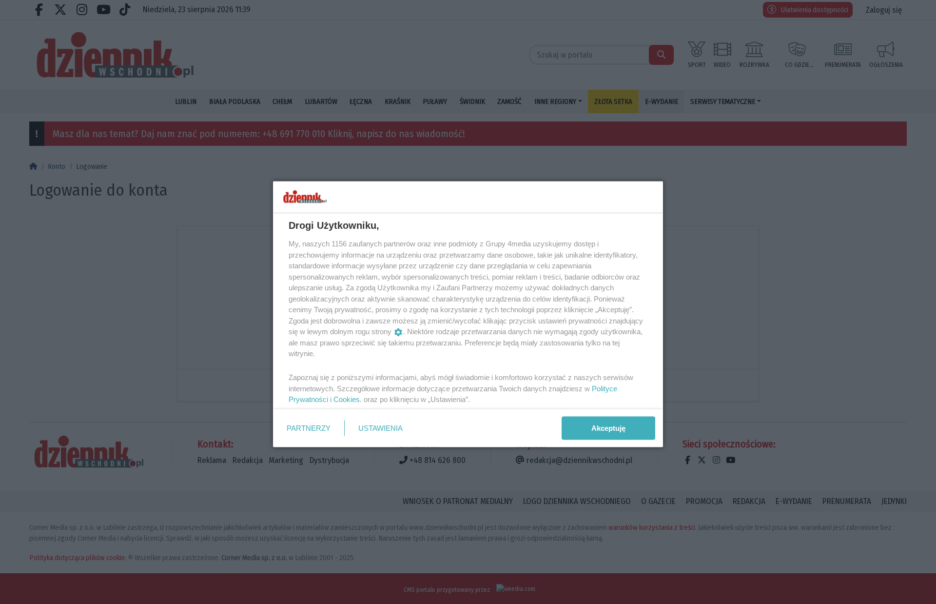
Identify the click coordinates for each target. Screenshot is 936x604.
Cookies (346, 399)
